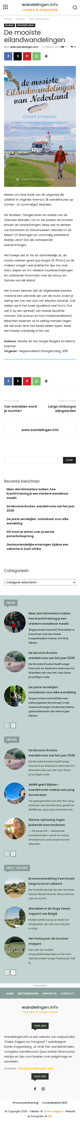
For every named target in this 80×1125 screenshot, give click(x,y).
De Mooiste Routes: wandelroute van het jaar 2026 (41, 508)
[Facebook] (8, 56)
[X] (18, 56)
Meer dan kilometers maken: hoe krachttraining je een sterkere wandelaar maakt (38, 493)
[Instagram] (43, 1089)
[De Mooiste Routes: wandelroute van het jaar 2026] (15, 661)
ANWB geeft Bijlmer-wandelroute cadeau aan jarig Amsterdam (51, 790)
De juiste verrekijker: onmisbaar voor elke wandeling (38, 521)
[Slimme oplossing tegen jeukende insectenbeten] (15, 828)
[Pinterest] (27, 56)
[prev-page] (6, 725)
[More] (46, 56)
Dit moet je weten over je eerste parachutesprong (30, 534)
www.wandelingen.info (24, 47)
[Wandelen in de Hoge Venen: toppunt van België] (15, 917)
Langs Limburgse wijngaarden (62, 408)
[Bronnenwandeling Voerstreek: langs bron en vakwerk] (15, 887)
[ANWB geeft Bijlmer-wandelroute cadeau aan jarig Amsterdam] (15, 793)
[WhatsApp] (36, 56)
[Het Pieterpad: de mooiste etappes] (15, 947)
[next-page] (13, 725)
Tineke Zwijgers (53, 1111)
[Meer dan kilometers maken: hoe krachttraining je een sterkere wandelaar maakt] (15, 622)
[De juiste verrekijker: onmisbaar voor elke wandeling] (15, 696)
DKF (50, 1116)
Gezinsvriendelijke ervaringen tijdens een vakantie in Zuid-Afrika (37, 546)
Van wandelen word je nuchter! (20, 408)
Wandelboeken (39, 19)
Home (8, 19)
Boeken (20, 19)
